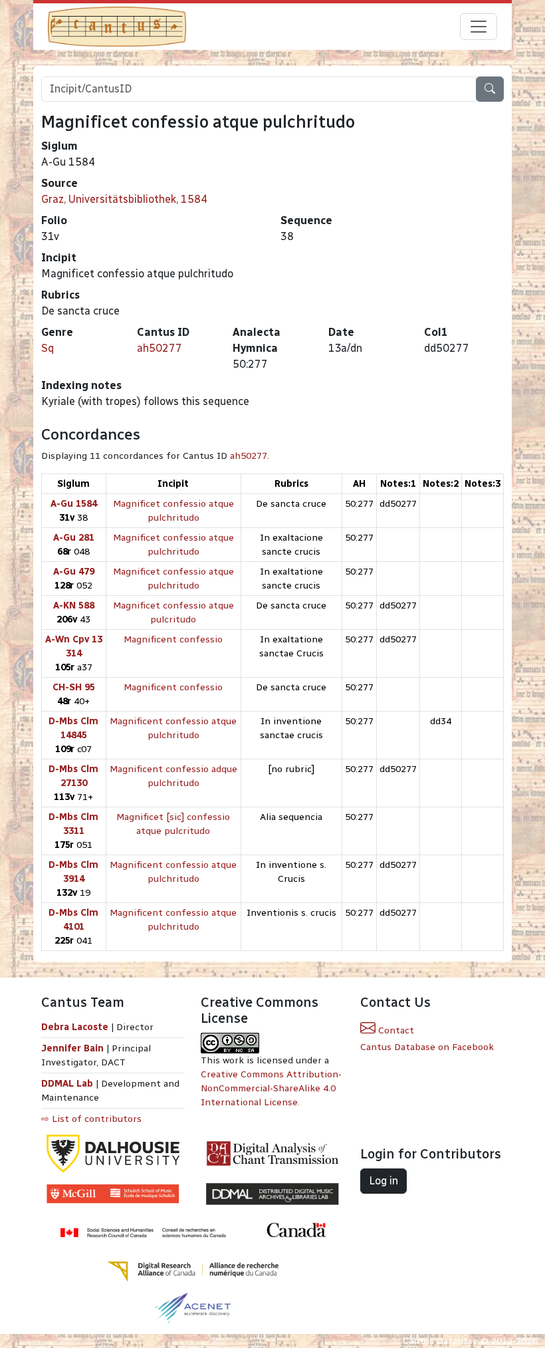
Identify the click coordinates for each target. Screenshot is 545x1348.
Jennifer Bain (73, 1048)
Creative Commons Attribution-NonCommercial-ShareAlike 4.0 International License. (271, 1088)
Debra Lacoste (74, 1027)
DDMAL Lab (67, 1083)
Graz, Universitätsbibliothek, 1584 (124, 199)
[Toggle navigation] (478, 26)
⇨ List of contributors (91, 1119)
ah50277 (159, 348)
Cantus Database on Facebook (427, 1047)
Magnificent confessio (173, 639)
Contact (395, 1030)
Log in (383, 1180)
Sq (47, 348)
